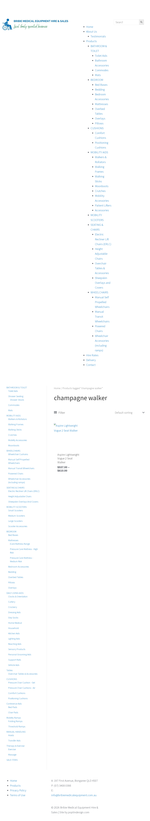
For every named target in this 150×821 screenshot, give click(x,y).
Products (91, 41)
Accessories (102, 210)
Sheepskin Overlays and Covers (102, 282)
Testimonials (98, 36)
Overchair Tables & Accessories (102, 268)
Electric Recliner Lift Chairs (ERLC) (103, 239)
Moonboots (101, 186)
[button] (94, 21)
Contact (91, 365)
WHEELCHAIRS (99, 292)
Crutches (100, 191)
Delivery (91, 360)
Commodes (101, 70)
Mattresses (101, 104)
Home (89, 27)
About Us (91, 31)
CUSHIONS (97, 128)
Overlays (100, 118)
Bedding (100, 89)
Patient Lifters (103, 205)
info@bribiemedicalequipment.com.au (74, 795)
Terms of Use (17, 795)
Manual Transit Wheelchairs (102, 316)
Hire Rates (92, 355)
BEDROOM (97, 80)
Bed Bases (101, 85)
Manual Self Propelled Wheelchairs (102, 302)
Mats (98, 75)
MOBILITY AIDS (99, 152)
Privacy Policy (18, 790)
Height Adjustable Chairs (101, 253)
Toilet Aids (101, 55)
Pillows (99, 123)
